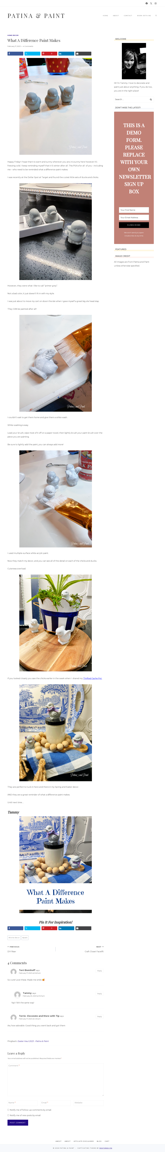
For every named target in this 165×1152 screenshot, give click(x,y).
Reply (99, 971)
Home (105, 15)
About (116, 15)
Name (12, 1103)
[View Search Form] (156, 15)
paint (24, 938)
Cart (107, 1141)
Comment (14, 1066)
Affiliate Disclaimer (84, 1141)
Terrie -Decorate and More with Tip (39, 1016)
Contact (128, 15)
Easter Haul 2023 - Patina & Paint (33, 1041)
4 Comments (28, 46)
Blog (99, 1141)
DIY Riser (13, 949)
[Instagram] (156, 3)
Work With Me (144, 15)
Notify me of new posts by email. (25, 1115)
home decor (12, 35)
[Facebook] (147, 3)
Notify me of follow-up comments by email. (31, 1110)
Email (44, 1103)
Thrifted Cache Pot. (92, 678)
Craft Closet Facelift (94, 949)
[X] (151, 3)
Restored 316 (106, 1148)
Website (78, 1103)
